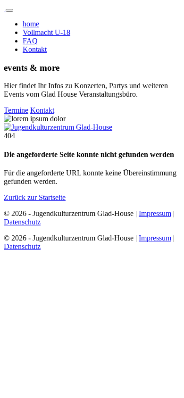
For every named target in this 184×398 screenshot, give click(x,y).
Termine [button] (16, 110)
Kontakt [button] (42, 110)
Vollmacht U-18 (46, 32)
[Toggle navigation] (9, 10)
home (31, 24)
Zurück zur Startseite (35, 197)
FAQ (30, 41)
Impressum (155, 213)
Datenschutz (22, 222)
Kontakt (35, 49)
